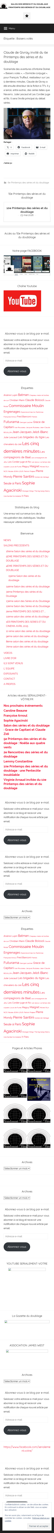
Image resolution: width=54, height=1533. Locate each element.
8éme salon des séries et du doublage (27, 641)
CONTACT (9, 678)
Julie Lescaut (10, 437)
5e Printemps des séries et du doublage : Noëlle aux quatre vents (25, 743)
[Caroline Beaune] (15, 1115)
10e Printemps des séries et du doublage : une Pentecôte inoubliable (26, 771)
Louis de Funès (15, 467)
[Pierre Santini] (15, 1090)
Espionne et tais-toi (28, 412)
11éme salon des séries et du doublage (27, 616)
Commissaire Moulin (26, 405)
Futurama (11, 422)
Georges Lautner (26, 422)
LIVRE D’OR (10, 658)
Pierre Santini (23, 476)
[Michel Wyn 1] (38, 1065)
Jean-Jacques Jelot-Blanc (30, 432)
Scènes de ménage (41, 477)
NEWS (7, 540)
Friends (34, 417)
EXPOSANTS (11, 673)
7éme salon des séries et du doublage (27, 646)
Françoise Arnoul (10, 417)
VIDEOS (8, 653)
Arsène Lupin (10, 395)
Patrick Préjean (29, 471)
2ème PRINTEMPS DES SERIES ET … (25, 611)
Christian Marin (17, 400)
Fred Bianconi (24, 416)
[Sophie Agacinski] (15, 1140)
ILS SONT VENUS (13, 663)
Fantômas (39, 412)
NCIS (6, 471)
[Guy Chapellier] (15, 1065)
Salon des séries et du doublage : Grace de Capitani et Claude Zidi (27, 730)
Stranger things (28, 491)
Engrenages (12, 411)
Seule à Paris (12, 483)
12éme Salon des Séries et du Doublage (28, 606)
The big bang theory (42, 491)
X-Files (25, 496)
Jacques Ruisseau (33, 427)
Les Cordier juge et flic (19, 462)
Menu (12, 28)
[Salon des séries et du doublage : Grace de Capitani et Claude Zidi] (38, 1140)
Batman (23, 395)
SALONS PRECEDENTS (16, 545)
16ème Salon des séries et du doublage (28, 551)
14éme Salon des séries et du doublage (28, 586)
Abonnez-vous (17, 371)
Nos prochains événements (23, 705)
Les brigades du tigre (31, 437)
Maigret (34, 466)
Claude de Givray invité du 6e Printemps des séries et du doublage (26, 57)
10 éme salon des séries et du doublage (28, 631)
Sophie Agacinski (16, 720)
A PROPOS (9, 684)
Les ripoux (36, 462)
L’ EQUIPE (9, 668)
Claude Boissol (34, 400)
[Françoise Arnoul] (38, 1115)
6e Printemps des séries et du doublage (28, 182)
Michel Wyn (44, 467)
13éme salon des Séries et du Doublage (28, 601)
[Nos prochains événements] (38, 1090)
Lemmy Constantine (18, 761)
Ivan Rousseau (20, 427)
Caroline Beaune (15, 710)
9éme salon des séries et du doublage (27, 636)
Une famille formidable (12, 496)
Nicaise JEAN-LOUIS (15, 471)
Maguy (25, 466)
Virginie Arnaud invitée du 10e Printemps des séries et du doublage (25, 784)
